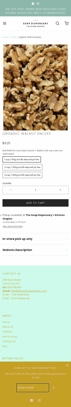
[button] (35, 87)
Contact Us (9, 341)
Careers (7, 331)
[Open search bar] (57, 23)
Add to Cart (35, 202)
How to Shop (9, 336)
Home (5, 37)
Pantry (14, 37)
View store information (13, 226)
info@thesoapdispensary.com (29, 291)
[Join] (53, 387)
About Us (7, 326)
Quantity (6, 183)
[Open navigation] (4, 23)
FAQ (4, 346)
